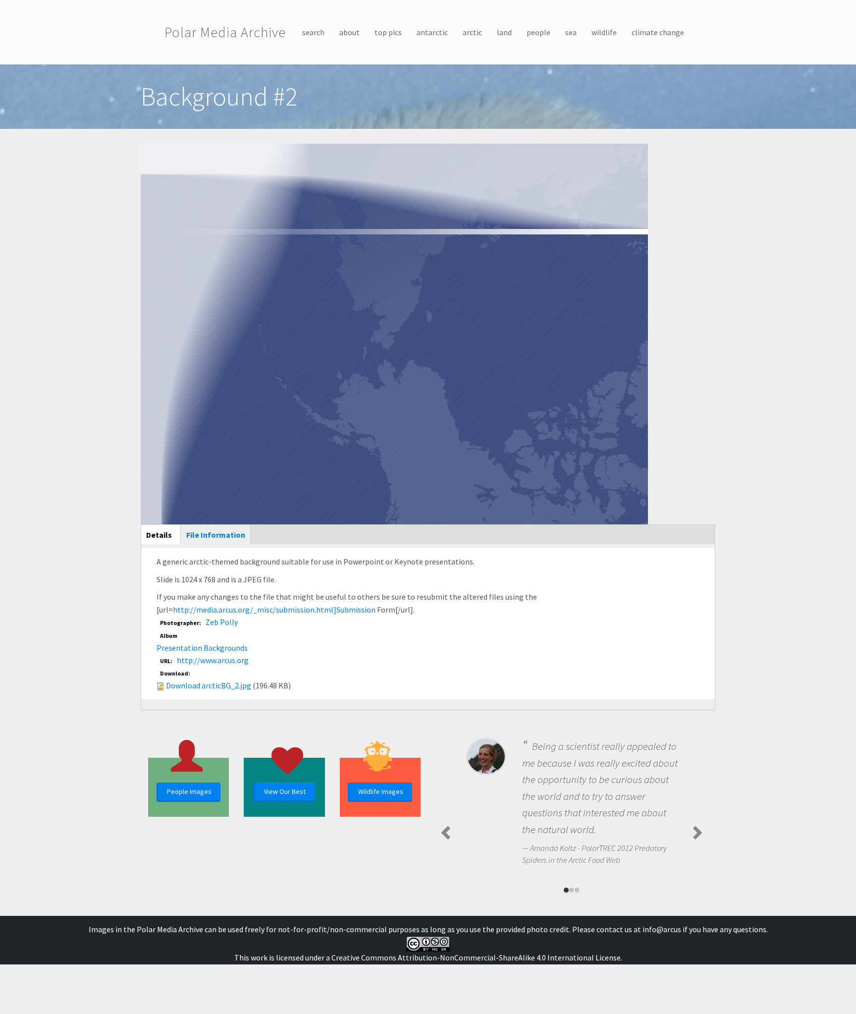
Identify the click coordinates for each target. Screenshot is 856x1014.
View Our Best (285, 791)
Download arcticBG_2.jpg (208, 685)
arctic (472, 32)
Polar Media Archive (225, 32)
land (504, 32)
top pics (388, 32)
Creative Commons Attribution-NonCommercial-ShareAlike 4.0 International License (476, 957)
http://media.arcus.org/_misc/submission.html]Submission (274, 610)
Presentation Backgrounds (202, 648)
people (538, 32)
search (313, 32)
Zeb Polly (222, 622)
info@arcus (661, 929)
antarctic (432, 32)
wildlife (604, 32)
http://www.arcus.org (213, 660)
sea (571, 32)
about (349, 32)
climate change (658, 32)
